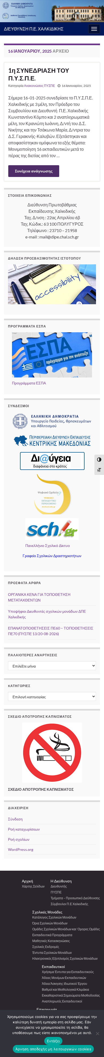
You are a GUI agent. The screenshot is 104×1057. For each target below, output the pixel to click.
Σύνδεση (15, 819)
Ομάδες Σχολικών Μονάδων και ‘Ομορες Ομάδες (66, 929)
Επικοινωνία (47, 1009)
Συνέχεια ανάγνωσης (34, 171)
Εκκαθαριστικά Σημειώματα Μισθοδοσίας (71, 995)
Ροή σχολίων (18, 839)
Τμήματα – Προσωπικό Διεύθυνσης (75, 898)
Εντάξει (53, 1041)
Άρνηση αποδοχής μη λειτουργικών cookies (53, 1049)
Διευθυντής (59, 886)
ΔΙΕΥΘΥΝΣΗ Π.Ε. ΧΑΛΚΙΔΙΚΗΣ (33, 28)
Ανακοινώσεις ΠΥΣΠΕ (39, 86)
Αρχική (27, 881)
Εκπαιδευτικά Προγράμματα (52, 935)
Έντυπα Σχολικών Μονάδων (52, 953)
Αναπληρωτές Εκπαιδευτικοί (62, 1001)
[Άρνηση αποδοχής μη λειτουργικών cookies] (97, 1033)
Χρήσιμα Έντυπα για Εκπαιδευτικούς (68, 972)
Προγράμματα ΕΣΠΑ (29, 383)
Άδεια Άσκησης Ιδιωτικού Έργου (64, 984)
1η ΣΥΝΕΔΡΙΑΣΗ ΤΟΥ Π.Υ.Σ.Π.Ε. (38, 74)
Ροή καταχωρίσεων (24, 829)
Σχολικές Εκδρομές (45, 947)
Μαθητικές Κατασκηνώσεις (51, 941)
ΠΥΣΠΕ (56, 892)
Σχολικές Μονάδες (47, 912)
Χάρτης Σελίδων (33, 886)
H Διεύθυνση (61, 881)
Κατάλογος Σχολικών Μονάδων (54, 917)
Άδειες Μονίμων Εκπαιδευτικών (64, 978)
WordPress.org (20, 849)
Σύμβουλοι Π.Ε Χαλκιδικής (69, 904)
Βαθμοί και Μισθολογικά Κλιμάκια (65, 989)
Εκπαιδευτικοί (53, 966)
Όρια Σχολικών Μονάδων (49, 923)
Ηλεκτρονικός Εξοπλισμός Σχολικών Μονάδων (65, 958)
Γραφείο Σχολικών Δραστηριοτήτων (52, 555)
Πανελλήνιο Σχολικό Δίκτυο (47, 545)
